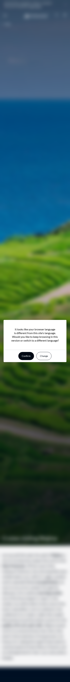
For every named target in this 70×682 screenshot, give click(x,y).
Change (44, 355)
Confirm (26, 355)
